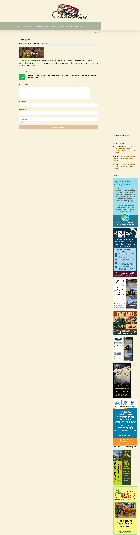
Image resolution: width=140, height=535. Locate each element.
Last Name (22, 110)
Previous (95, 32)
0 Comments (43, 43)
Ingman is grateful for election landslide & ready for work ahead (125, 158)
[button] (81, 26)
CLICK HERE (39, 63)
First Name (22, 102)
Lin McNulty (24, 43)
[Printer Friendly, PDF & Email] (26, 60)
